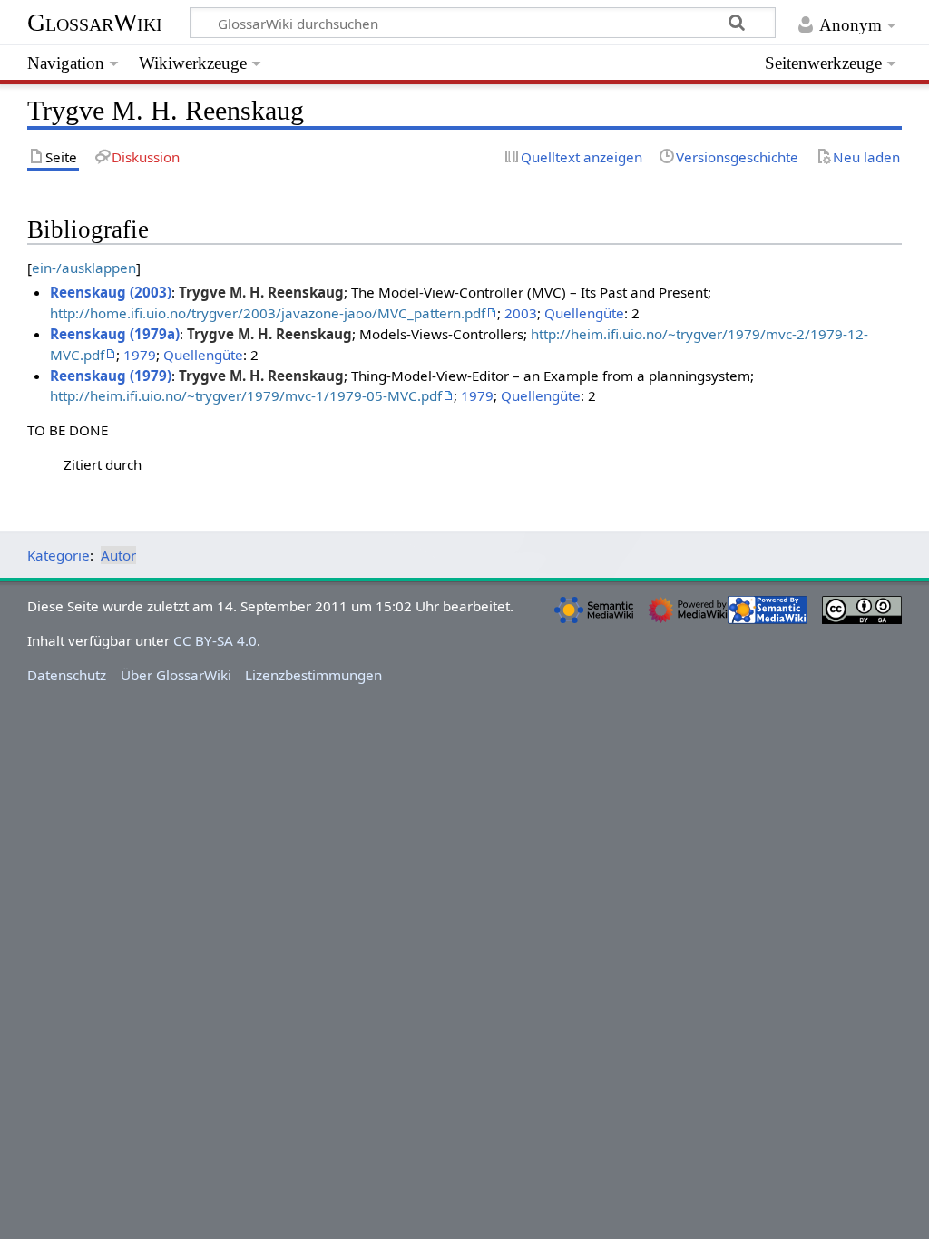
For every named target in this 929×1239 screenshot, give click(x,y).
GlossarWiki (94, 22)
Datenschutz (66, 675)
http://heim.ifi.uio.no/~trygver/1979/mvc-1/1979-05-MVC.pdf (246, 395)
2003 (520, 313)
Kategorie (58, 555)
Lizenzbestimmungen (313, 675)
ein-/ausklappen (84, 268)
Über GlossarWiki (176, 675)
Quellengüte (584, 313)
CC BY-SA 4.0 (215, 640)
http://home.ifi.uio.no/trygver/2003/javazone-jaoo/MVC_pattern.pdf (267, 313)
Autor (118, 555)
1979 (139, 355)
